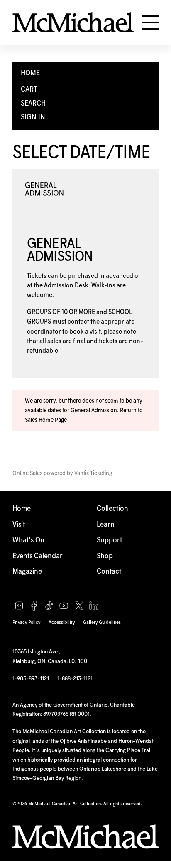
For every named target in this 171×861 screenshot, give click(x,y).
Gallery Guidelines (102, 622)
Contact (109, 571)
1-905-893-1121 (30, 679)
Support (109, 540)
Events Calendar (37, 556)
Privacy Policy (26, 622)
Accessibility (62, 622)
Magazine (27, 571)
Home (21, 508)
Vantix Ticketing (93, 473)
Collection (112, 508)
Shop (105, 556)
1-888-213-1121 (75, 679)
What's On (28, 540)
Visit (18, 524)
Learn (106, 524)
